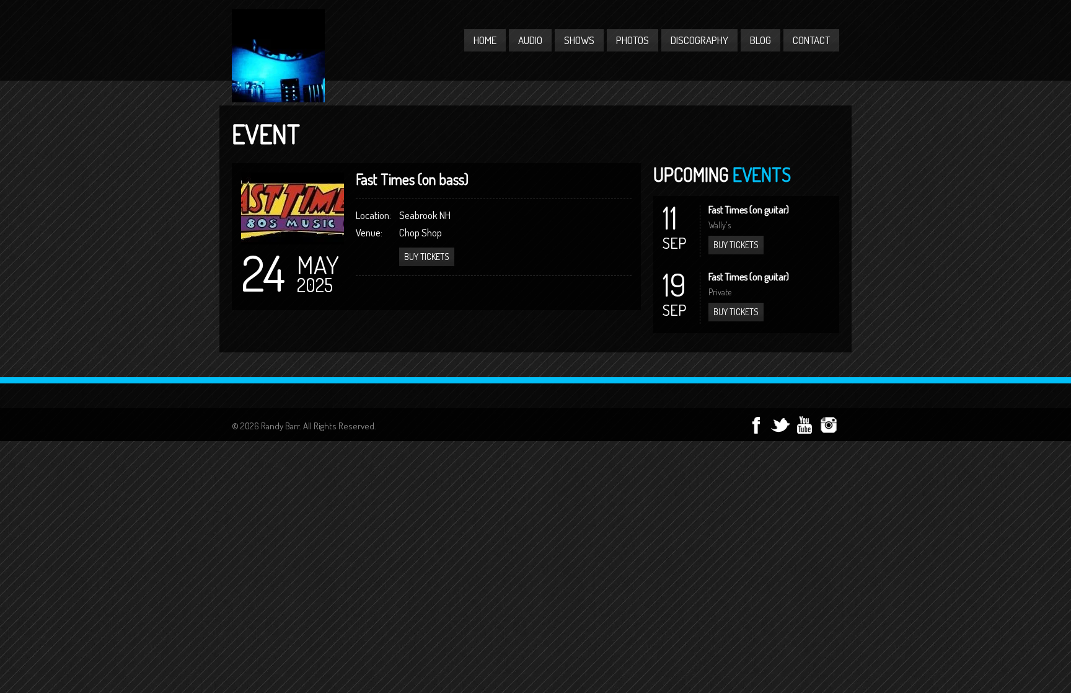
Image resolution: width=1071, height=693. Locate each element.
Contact (811, 40)
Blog (760, 40)
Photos (632, 40)
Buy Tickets (736, 244)
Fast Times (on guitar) (748, 209)
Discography (699, 40)
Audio (530, 40)
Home (485, 40)
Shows (579, 40)
